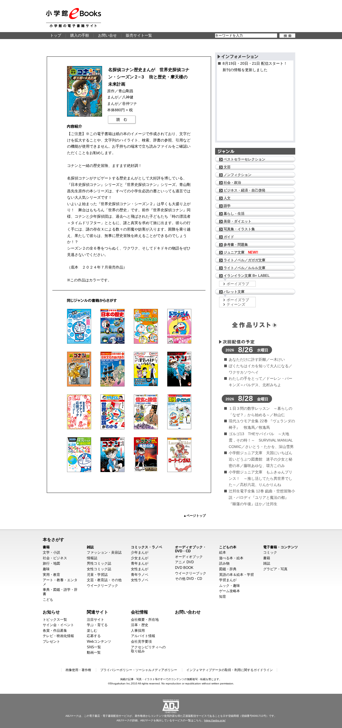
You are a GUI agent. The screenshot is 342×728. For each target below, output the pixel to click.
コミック (270, 552)
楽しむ (92, 631)
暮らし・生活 (234, 214)
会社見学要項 (141, 641)
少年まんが (139, 552)
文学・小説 (51, 552)
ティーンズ (236, 304)
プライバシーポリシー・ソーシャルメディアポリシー (138, 670)
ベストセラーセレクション (244, 159)
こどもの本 (227, 547)
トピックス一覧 (55, 620)
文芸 (227, 167)
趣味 (46, 569)
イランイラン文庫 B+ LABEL (247, 276)
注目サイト (95, 620)
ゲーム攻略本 (229, 591)
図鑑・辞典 (227, 569)
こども (48, 599)
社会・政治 (232, 183)
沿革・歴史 (139, 625)
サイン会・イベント (58, 625)
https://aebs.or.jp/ (215, 720)
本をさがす (53, 539)
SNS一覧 (94, 647)
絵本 (222, 552)
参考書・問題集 (236, 245)
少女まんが (139, 558)
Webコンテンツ (99, 641)
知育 (222, 597)
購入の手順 (79, 35)
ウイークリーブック (102, 586)
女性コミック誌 (99, 569)
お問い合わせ (188, 612)
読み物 (224, 563)
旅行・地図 (51, 563)
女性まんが (139, 569)
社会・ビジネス (55, 558)
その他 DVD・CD (188, 579)
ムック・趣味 (229, 586)
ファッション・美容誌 (104, 552)
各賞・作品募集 (55, 631)
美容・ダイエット (237, 221)
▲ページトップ (194, 516)
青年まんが (139, 563)
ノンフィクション (237, 175)
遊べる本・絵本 (231, 558)
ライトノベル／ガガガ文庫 (244, 260)
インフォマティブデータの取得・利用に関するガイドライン (229, 670)
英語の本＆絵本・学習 (236, 575)
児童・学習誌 (97, 575)
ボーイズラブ (238, 284)
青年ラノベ (139, 575)
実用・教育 (51, 575)
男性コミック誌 (99, 563)
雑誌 (90, 547)
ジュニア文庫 (241, 252)
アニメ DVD (184, 562)
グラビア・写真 (275, 569)
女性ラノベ (139, 580)
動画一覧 (94, 652)
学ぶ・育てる (97, 625)
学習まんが (227, 580)
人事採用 (138, 631)
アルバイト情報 (143, 636)
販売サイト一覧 (139, 35)
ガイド (229, 237)
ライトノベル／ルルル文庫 (244, 268)
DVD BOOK (184, 568)
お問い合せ (107, 35)
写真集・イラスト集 (239, 229)
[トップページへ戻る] (73, 17)
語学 (227, 206)
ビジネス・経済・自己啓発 (244, 190)
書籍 (46, 547)
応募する (94, 636)
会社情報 (139, 612)
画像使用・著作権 (78, 670)
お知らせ (51, 612)
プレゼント (51, 641)
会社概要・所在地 (145, 620)
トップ (55, 35)
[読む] (122, 120)
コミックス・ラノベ (146, 547)
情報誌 (92, 558)
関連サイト (97, 612)
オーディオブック (189, 557)
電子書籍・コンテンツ (280, 547)
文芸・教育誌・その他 (104, 580)
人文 (227, 198)
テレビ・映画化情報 (58, 636)
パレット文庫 (234, 292)
